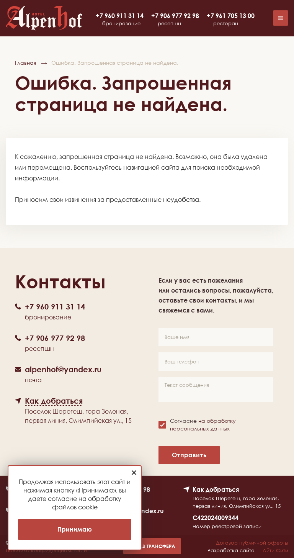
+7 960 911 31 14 (120, 15)
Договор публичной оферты (252, 543)
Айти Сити (275, 550)
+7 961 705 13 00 (231, 15)
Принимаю (74, 529)
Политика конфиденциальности (46, 550)
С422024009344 (215, 518)
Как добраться (216, 489)
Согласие (203, 424)
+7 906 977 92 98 (175, 15)
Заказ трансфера (152, 546)
